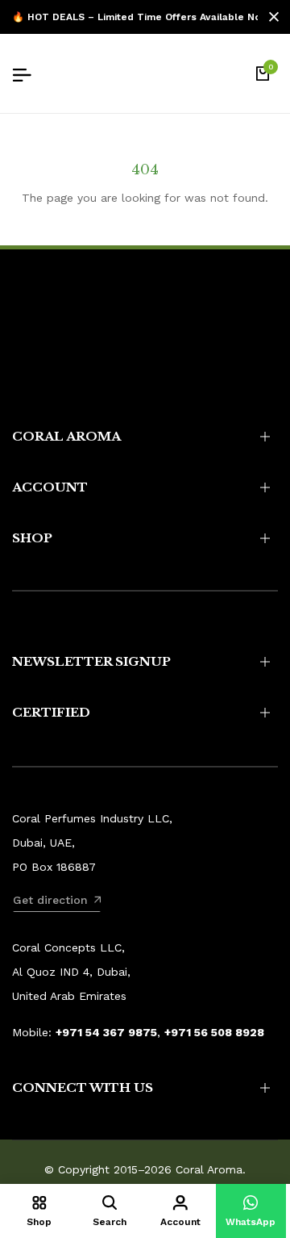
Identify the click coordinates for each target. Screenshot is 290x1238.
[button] (251, 1211)
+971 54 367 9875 (106, 1032)
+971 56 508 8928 (214, 1032)
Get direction (50, 899)
